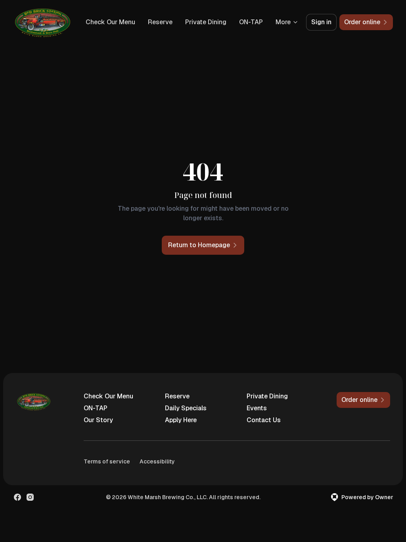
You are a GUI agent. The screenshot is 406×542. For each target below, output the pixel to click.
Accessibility (157, 461)
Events (257, 408)
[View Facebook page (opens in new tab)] (17, 497)
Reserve (160, 22)
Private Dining (205, 22)
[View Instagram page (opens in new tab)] (30, 497)
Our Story (98, 420)
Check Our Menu (110, 22)
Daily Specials (186, 408)
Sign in (321, 22)
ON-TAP (251, 22)
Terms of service (107, 461)
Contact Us (264, 420)
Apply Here (181, 420)
